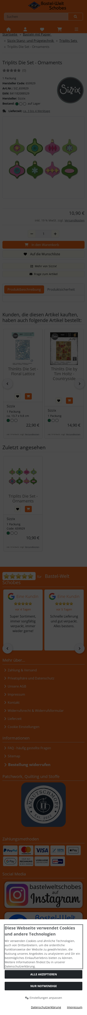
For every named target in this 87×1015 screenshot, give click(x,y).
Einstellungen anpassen (45, 998)
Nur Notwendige (43, 986)
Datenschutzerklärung (46, 1007)
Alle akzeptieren (43, 974)
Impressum (74, 1007)
